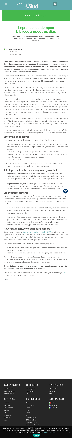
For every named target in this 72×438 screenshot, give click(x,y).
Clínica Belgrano (31, 417)
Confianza (7, 405)
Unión (28, 412)
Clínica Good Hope (31, 422)
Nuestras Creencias (9, 391)
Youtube (53, 403)
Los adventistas (8, 389)
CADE (27, 410)
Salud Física (29, 394)
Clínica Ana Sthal (31, 420)
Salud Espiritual (30, 389)
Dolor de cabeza (53, 389)
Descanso (7, 417)
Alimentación (7, 415)
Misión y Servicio (9, 394)
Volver (6, 279)
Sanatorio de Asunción (33, 425)
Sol (5, 412)
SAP (64, 273)
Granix (28, 408)
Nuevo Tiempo (30, 405)
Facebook (54, 408)
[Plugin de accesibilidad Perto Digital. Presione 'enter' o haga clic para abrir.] (65, 191)
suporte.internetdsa (15, 49)
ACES (27, 403)
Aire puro (6, 403)
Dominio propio (8, 408)
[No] (70, 432)
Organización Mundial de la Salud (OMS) (37, 232)
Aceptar (36, 435)
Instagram (54, 405)
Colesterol (52, 391)
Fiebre (50, 394)
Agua (5, 420)
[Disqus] (36, 306)
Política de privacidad (50, 432)
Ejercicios (6, 410)
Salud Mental (30, 391)
